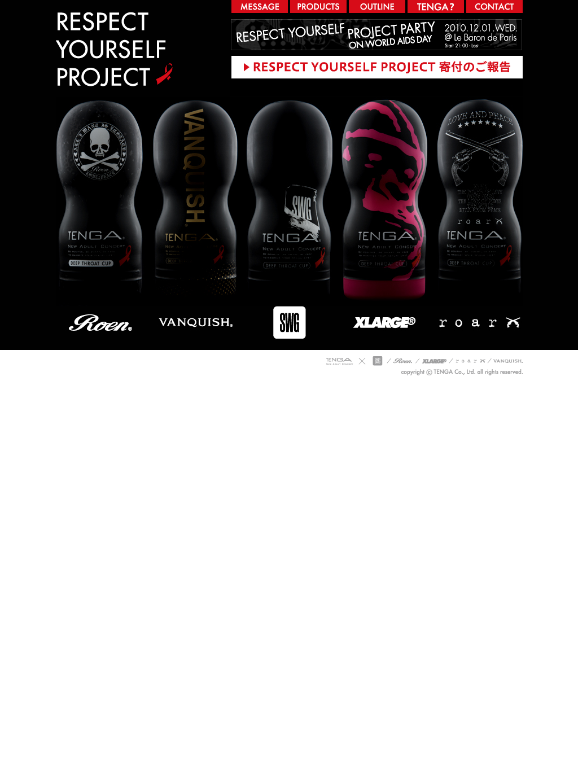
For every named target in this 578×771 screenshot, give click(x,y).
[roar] (477, 348)
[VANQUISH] (195, 348)
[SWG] (289, 348)
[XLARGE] (384, 348)
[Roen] (102, 348)
